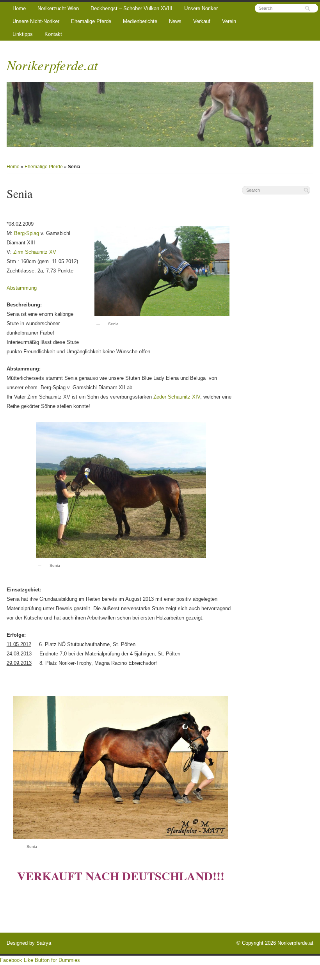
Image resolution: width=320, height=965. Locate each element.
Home (19, 8)
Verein (229, 21)
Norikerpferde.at (52, 65)
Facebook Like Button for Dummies (40, 960)
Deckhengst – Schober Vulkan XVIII (131, 8)
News (175, 21)
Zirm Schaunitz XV (34, 252)
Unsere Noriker (201, 8)
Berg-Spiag (26, 233)
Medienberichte (140, 21)
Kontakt (53, 34)
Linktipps (22, 34)
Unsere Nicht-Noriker (35, 21)
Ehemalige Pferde (91, 21)
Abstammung (22, 288)
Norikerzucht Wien (58, 8)
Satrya (43, 943)
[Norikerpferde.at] (160, 114)
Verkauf (201, 21)
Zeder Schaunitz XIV (176, 397)
